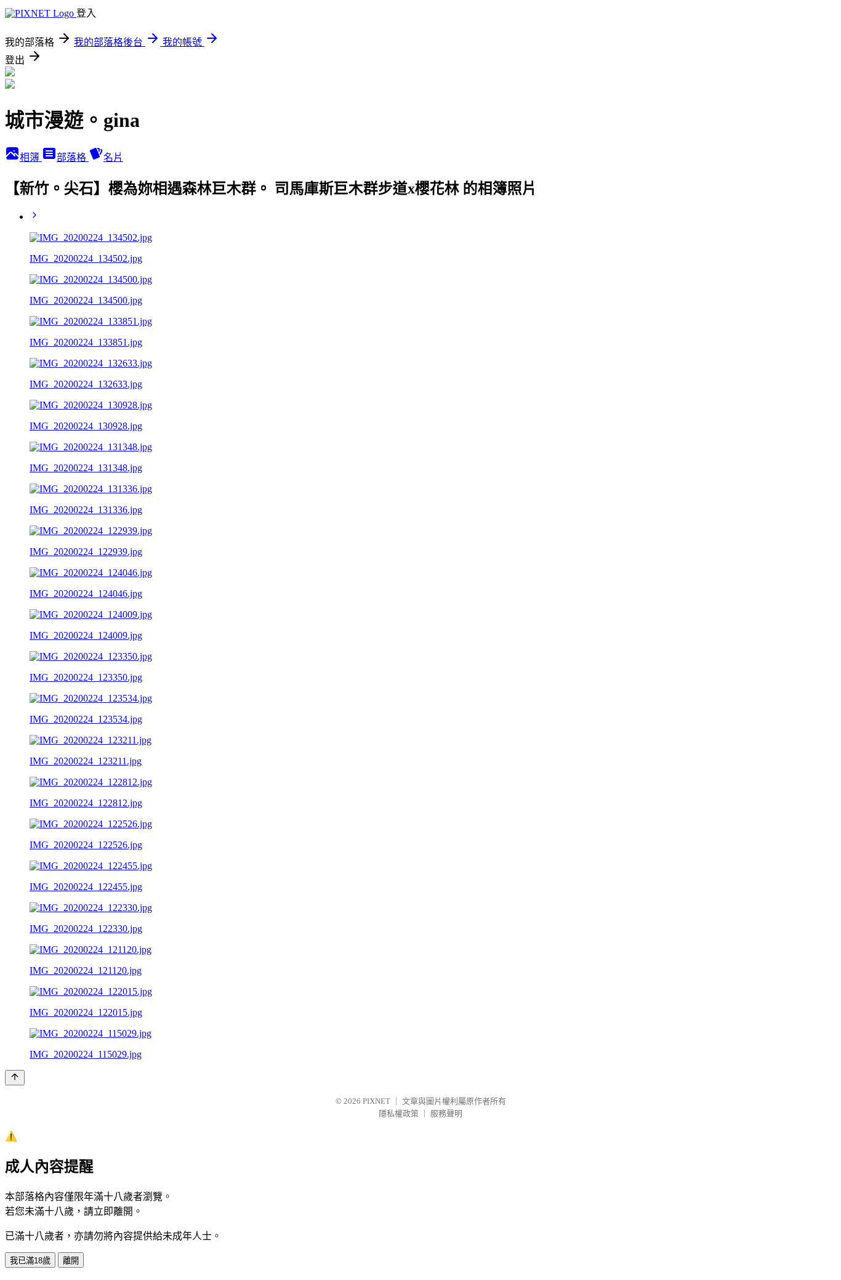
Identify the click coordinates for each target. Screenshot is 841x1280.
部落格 (73, 157)
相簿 (31, 157)
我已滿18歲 (30, 1260)
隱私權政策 (399, 1113)
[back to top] (15, 1077)
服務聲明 (446, 1113)
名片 (113, 157)
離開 (71, 1260)
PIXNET (376, 1101)
